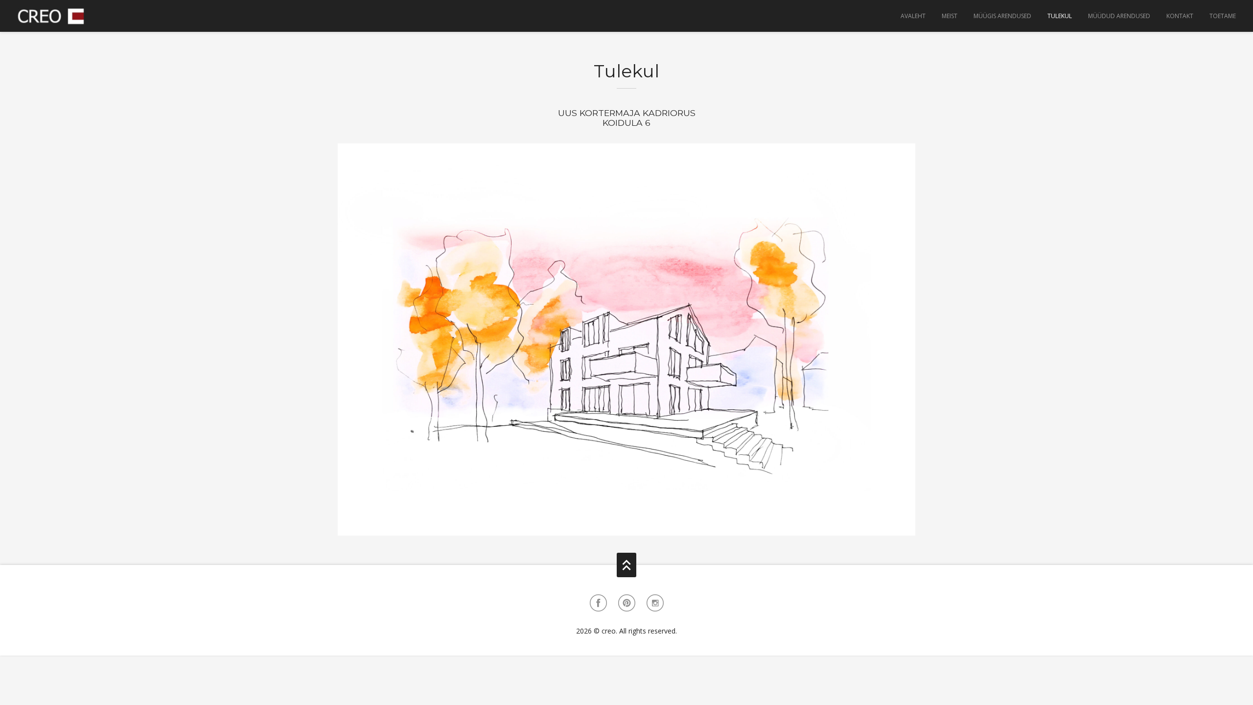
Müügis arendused (1002, 16)
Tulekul (1059, 16)
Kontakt (1179, 16)
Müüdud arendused (1119, 16)
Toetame (1222, 16)
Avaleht (913, 16)
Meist (949, 16)
